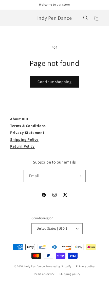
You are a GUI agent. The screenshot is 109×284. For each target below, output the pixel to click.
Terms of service (44, 274)
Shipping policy (70, 274)
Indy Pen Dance (34, 266)
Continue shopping (55, 81)
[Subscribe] (79, 176)
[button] (10, 18)
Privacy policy (85, 266)
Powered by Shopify (58, 266)
